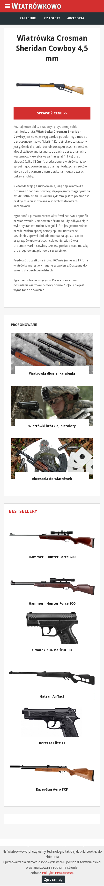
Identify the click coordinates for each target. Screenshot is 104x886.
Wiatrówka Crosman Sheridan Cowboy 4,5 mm (52, 48)
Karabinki (28, 18)
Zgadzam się (53, 879)
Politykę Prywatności (57, 873)
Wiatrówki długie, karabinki (52, 373)
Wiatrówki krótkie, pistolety (52, 426)
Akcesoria (75, 18)
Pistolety (52, 18)
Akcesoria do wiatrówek (52, 479)
